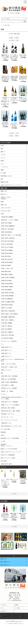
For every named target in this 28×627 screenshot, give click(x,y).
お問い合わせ (3, 611)
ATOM (25, 616)
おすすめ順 (11, 33)
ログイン (2, 608)
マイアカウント (4, 604)
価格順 (15, 33)
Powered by (7, 623)
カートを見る (17, 608)
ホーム (2, 25)
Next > (16, 37)
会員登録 (16, 604)
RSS (22, 616)
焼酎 (5, 25)
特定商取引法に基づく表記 (6, 616)
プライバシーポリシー (15, 616)
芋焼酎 (8, 25)
